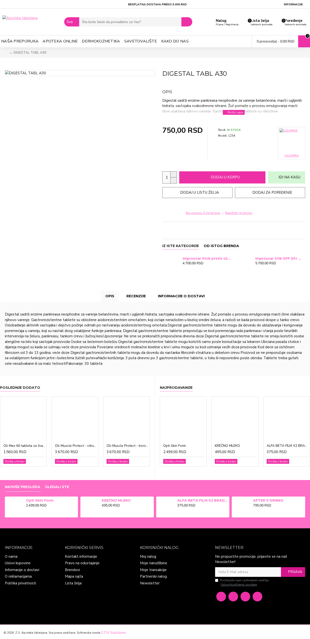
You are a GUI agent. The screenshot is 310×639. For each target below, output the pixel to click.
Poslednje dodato (20, 388)
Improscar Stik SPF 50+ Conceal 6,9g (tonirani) (279, 258)
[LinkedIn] (257, 596)
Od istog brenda (221, 246)
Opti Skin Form (174, 446)
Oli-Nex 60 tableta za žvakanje (24, 446)
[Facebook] (221, 596)
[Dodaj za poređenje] (194, 268)
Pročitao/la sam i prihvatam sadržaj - (245, 582)
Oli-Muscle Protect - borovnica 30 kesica (127, 446)
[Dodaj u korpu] (184, 268)
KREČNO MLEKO (227, 446)
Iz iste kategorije (180, 246)
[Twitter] (245, 596)
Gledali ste (57, 487)
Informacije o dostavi (181, 296)
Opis (109, 296)
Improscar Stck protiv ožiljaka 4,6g (207, 258)
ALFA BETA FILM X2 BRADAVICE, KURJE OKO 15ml (288, 446)
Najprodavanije (176, 388)
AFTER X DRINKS (268, 500)
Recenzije (136, 296)
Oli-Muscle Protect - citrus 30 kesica (76, 446)
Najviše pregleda (22, 487)
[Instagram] (233, 596)
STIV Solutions (113, 632)
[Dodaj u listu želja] (189, 268)
